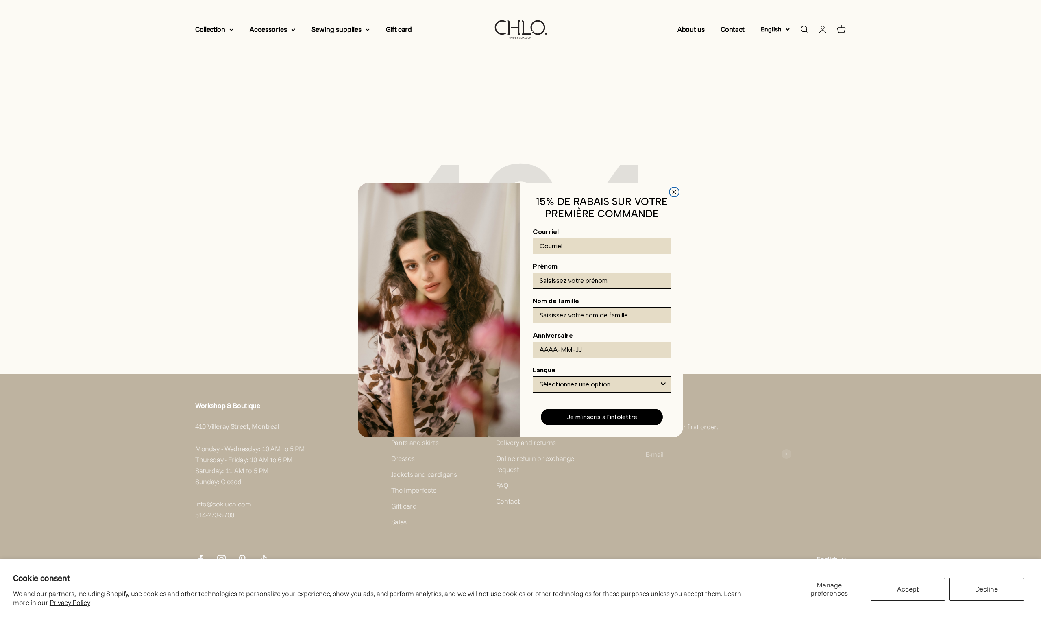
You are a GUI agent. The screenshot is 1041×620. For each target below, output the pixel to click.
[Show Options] (663, 384)
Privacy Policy (70, 602)
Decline (986, 589)
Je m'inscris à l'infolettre (602, 417)
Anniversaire (553, 335)
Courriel (546, 232)
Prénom (545, 266)
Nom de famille (556, 301)
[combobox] (599, 384)
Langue (544, 370)
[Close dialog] (674, 192)
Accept (908, 589)
